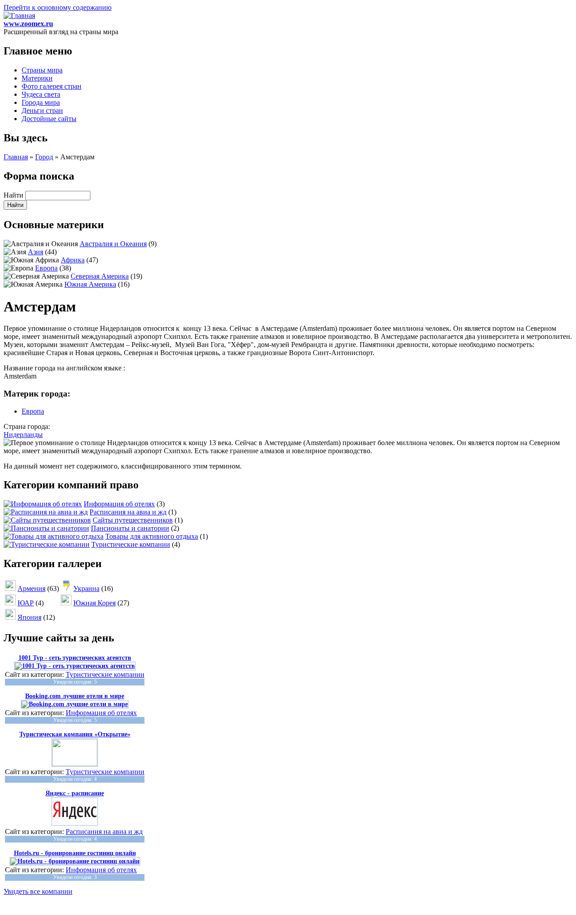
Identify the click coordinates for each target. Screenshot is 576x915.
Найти (14, 195)
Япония (29, 617)
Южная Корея (94, 603)
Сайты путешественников (133, 520)
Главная (16, 157)
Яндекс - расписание (74, 793)
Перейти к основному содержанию (58, 7)
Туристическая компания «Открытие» (74, 734)
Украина (86, 588)
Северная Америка (100, 276)
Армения (31, 588)
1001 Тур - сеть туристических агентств (74, 657)
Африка (73, 260)
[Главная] (19, 15)
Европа (46, 268)
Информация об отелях (119, 504)
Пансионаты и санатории (130, 528)
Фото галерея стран (51, 86)
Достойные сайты (49, 118)
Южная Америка (90, 284)
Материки (37, 78)
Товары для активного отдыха (151, 536)
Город (44, 157)
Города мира (41, 102)
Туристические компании (130, 544)
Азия (35, 252)
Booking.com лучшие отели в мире (74, 696)
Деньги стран (42, 110)
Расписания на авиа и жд (128, 512)
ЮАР (26, 603)
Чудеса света (41, 94)
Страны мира (42, 70)
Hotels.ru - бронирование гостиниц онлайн (75, 853)
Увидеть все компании (38, 891)
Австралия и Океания (113, 244)
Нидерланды (23, 434)
